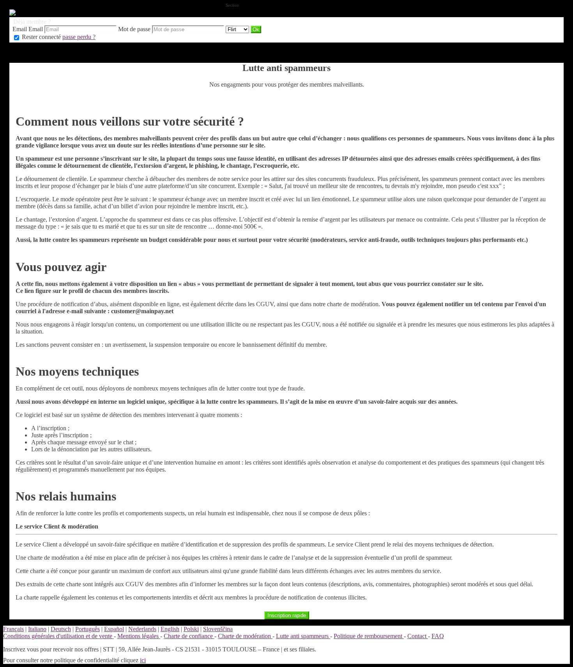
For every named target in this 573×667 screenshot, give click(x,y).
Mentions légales (138, 636)
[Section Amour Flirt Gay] (238, 29)
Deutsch (61, 629)
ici (143, 660)
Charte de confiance (189, 636)
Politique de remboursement (369, 636)
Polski (191, 629)
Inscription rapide (286, 615)
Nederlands (142, 629)
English (170, 629)
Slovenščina (218, 629)
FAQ (438, 636)
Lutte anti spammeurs (303, 636)
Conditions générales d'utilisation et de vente (58, 636)
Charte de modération (245, 636)
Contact (417, 636)
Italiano (37, 629)
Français (13, 629)
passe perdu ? (79, 37)
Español (114, 629)
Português (87, 629)
